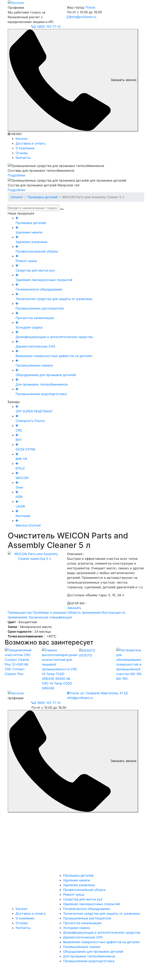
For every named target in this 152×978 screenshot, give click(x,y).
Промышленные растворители (87, 918)
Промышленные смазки (81, 947)
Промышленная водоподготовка (88, 961)
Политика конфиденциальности (76, 969)
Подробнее (16, 175)
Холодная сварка (76, 928)
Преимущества (20, 612)
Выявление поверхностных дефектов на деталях (101, 942)
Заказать (74, 608)
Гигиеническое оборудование (86, 909)
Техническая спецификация (50, 617)
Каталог (22, 139)
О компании (25, 148)
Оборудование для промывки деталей (93, 951)
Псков (90, 7)
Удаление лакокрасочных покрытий (91, 904)
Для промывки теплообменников (89, 956)
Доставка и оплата (30, 143)
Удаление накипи (76, 880)
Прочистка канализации (82, 923)
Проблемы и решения (50, 612)
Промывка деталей (43, 197)
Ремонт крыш (73, 894)
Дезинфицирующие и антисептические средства (101, 932)
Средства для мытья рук (83, 899)
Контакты (23, 158)
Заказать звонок (124, 80)
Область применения (84, 612)
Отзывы (22, 153)
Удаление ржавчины (79, 885)
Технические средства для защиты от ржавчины (101, 913)
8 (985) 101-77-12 (47, 27)
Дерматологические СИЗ (83, 937)
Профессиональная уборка (84, 890)
